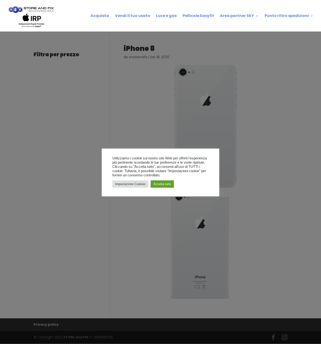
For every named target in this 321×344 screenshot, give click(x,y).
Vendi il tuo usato (132, 16)
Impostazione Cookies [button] (130, 184)
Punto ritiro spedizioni (287, 16)
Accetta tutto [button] (162, 184)
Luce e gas (166, 16)
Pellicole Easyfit (198, 16)
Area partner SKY (237, 16)
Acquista (99, 16)
